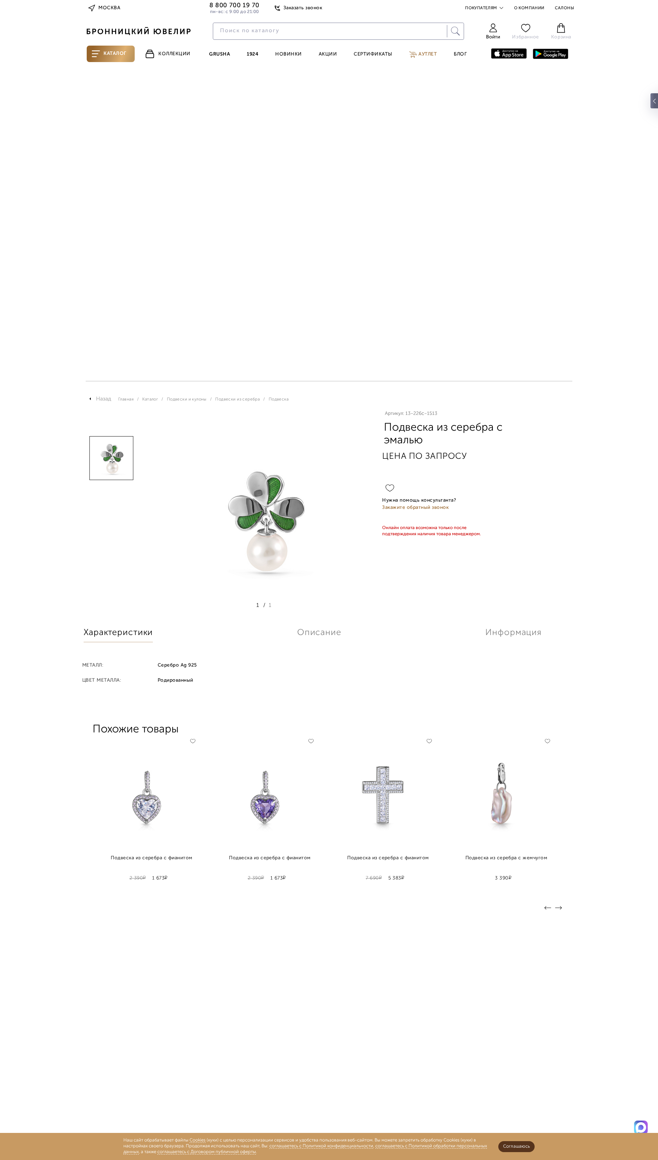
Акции (328, 54)
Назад (103, 399)
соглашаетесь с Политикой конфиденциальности (321, 1146)
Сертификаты (373, 54)
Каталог (114, 53)
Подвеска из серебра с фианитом (152, 858)
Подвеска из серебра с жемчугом (506, 858)
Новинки (288, 54)
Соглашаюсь (516, 1146)
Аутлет (427, 54)
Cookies (198, 1140)
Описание (319, 633)
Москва (109, 8)
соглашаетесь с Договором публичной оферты (206, 1152)
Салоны (564, 8)
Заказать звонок (302, 8)
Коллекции (174, 54)
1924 (252, 54)
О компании (529, 8)
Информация (513, 633)
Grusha (219, 54)
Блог (460, 54)
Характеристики (118, 633)
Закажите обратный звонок (415, 507)
